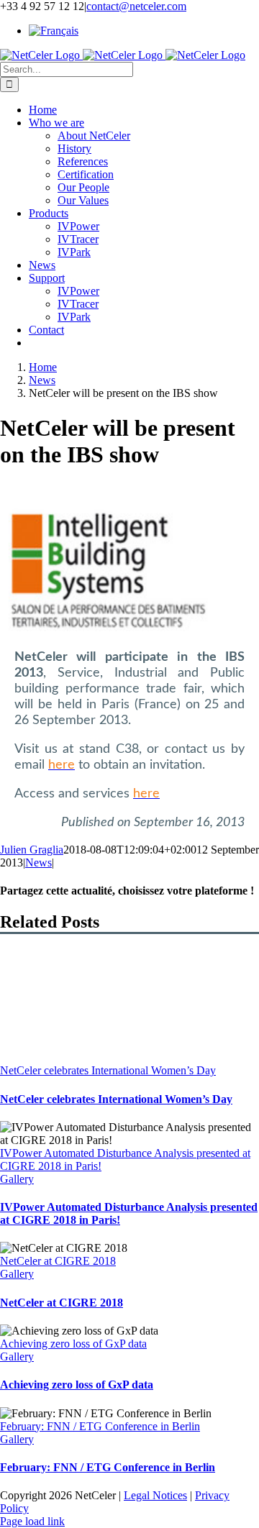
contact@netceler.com (136, 6)
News (38, 862)
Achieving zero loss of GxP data (73, 1343)
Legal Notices (155, 1495)
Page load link (32, 1521)
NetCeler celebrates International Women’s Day (108, 1070)
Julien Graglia (31, 849)
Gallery (17, 1179)
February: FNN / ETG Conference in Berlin (100, 1426)
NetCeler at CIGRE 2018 (58, 1261)
